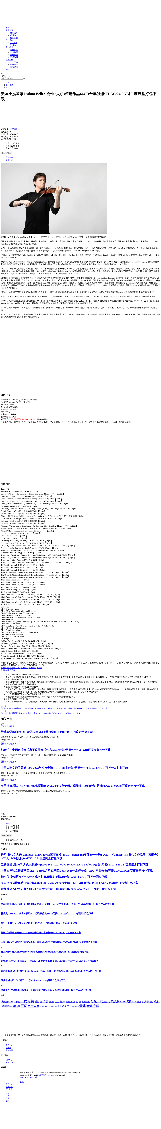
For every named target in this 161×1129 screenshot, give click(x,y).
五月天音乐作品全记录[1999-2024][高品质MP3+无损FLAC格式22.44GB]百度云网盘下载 (45, 952)
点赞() (12, 670)
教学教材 (14, 57)
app (4, 1002)
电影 (15, 1006)
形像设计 (14, 55)
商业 (70, 1002)
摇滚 (105, 1002)
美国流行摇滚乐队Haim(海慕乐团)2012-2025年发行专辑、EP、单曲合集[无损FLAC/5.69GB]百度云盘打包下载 (69, 882)
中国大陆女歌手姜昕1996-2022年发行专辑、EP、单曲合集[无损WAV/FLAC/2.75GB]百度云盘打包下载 (64, 767)
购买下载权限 (6, 153)
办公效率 (14, 52)
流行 (157, 1001)
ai (2, 1001)
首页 (7, 28)
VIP (7, 69)
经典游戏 (14, 67)
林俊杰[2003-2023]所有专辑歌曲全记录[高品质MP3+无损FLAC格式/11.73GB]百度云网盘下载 (47, 913)
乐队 (37, 1001)
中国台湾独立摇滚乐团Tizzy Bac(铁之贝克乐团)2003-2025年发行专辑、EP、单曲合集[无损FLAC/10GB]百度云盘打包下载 (77, 870)
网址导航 (9, 1050)
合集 (62, 1001)
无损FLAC (120, 1001)
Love (10, 1001)
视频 (73, 1006)
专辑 (30, 1001)
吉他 (67, 1002)
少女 (77, 1002)
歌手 (146, 1001)
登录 (3, 73)
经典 (60, 1006)
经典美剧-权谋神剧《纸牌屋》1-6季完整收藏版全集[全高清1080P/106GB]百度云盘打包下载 (46, 990)
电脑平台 (14, 65)
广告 (80, 1002)
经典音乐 (14, 33)
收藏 (7, 670)
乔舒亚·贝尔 (15, 668)
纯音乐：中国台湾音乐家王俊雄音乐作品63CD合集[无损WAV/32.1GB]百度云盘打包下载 (56, 749)
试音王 (77, 1006)
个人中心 (9, 1045)
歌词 (151, 1002)
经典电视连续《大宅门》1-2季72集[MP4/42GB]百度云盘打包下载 (33, 980)
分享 (3, 670)
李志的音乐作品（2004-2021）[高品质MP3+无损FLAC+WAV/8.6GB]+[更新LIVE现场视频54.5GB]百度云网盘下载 (57, 904)
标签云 (8, 1048)
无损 (110, 1001)
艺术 (69, 1006)
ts (19, 1001)
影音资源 (9, 30)
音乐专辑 (93, 1006)
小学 (73, 1002)
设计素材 (9, 40)
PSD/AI (13, 45)
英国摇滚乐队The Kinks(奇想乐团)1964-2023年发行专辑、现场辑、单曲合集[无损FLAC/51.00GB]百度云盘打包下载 (73, 785)
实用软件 (9, 60)
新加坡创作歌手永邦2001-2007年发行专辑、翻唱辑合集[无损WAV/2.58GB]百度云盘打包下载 (58, 888)
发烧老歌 (51, 1002)
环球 (10, 1006)
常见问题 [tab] (9, 160)
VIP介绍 (9, 1060)
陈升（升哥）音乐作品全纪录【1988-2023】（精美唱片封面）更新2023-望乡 (39, 923)
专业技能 (14, 50)
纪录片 (13, 35)
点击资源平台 (44, 1075)
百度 (24, 1006)
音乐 (82, 1006)
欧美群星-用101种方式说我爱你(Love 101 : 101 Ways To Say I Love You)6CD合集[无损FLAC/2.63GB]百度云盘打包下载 (74, 864)
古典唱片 (24, 668)
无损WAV (131, 1001)
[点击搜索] (24, 78)
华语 (45, 1001)
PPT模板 (13, 43)
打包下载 (97, 1001)
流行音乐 (5, 1006)
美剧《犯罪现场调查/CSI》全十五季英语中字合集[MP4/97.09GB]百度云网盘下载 (41, 932)
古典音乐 (32, 668)
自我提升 (9, 47)
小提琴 (39, 668)
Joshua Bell (5, 668)
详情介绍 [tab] (9, 157)
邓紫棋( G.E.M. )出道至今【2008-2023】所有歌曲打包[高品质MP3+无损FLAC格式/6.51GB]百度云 (50, 961)
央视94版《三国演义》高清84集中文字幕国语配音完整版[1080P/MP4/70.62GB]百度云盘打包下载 (49, 942)
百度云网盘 (44, 1006)
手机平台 (14, 62)
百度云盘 (33, 1006)
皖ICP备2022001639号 (29, 1077)
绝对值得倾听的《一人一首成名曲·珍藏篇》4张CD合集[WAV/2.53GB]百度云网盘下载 (54, 876)
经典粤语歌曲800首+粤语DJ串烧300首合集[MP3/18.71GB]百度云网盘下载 (47, 731)
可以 (57, 1002)
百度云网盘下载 (52, 1006)
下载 (23, 1001)
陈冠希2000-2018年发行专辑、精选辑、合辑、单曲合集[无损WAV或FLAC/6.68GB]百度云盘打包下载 (51, 971)
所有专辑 (86, 1001)
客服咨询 (9, 1062)
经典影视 (14, 38)
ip (7, 1002)
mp (16, 1001)
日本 (139, 1002)
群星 (64, 1006)
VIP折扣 (9, 823)
